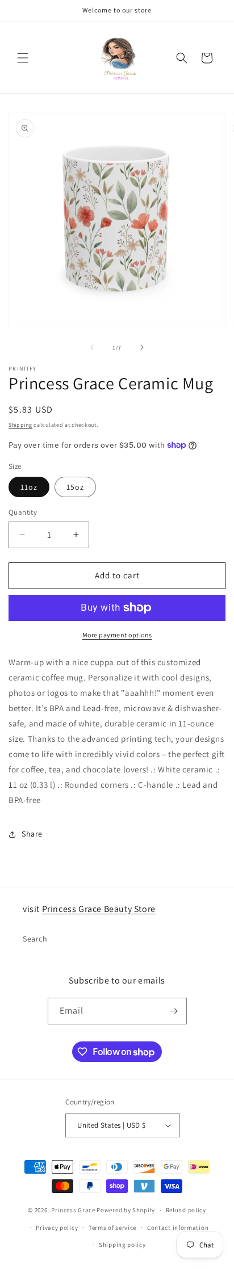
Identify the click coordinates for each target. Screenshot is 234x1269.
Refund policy (186, 1210)
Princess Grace (73, 1210)
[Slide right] (141, 347)
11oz (28, 487)
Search (35, 939)
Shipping (20, 424)
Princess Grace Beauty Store (99, 909)
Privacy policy (57, 1228)
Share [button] (32, 834)
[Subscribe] (173, 1011)
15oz (75, 487)
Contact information (177, 1228)
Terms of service (112, 1228)
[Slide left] (92, 347)
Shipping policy (122, 1245)
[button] (22, 57)
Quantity (23, 512)
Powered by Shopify (126, 1210)
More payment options (117, 635)
